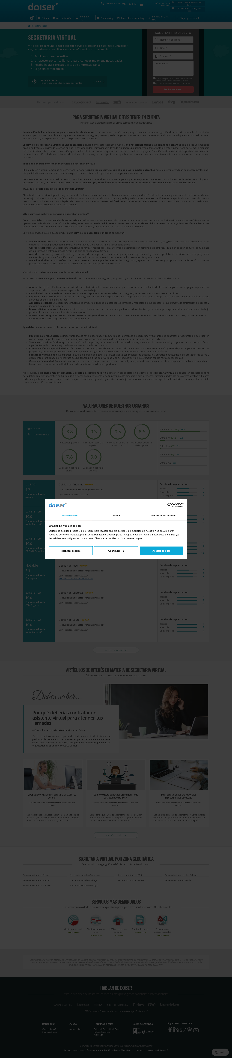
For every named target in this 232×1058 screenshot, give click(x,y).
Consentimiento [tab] (68, 515)
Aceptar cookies (161, 550)
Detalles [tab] (116, 515)
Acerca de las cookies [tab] (163, 515)
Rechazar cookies (70, 550)
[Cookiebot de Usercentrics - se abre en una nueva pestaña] (170, 505)
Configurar (114, 550)
